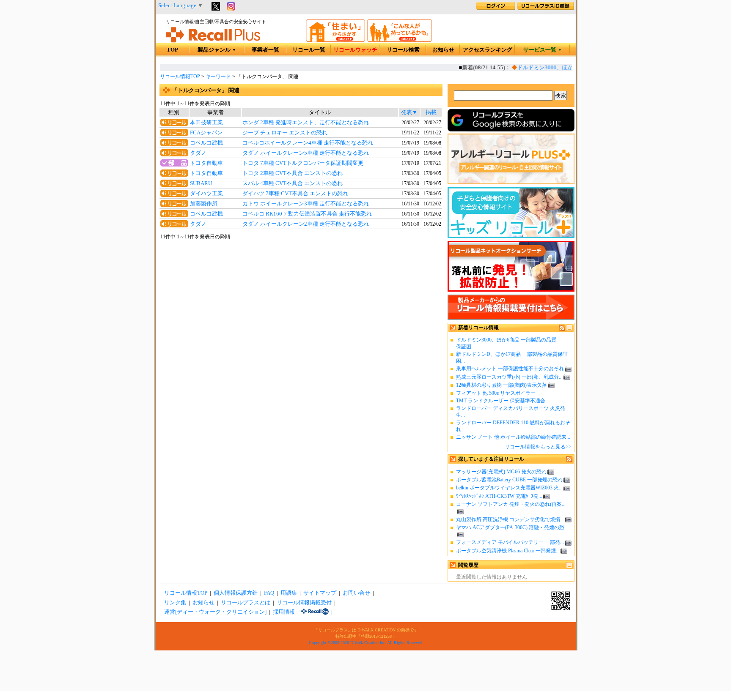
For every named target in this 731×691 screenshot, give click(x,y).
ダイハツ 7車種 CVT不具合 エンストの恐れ (295, 194)
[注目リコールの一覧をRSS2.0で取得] (569, 460)
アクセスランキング (487, 50)
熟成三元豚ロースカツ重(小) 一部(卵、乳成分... (509, 377)
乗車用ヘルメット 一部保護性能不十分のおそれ (510, 368)
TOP (172, 50)
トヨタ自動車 (206, 163)
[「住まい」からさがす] (335, 40)
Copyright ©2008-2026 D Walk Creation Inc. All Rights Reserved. (366, 642)
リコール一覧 (308, 50)
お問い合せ (356, 593)
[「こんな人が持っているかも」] (399, 40)
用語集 (288, 593)
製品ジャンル (217, 50)
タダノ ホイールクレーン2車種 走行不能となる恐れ (305, 224)
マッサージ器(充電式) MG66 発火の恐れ (501, 471)
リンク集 (175, 603)
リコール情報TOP (180, 76)
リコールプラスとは (245, 603)
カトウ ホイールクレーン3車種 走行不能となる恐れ (305, 204)
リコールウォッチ (355, 50)
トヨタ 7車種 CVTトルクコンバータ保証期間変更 (302, 163)
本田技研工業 (206, 123)
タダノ (198, 153)
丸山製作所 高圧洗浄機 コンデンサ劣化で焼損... (510, 519)
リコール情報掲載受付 (304, 603)
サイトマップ (319, 593)
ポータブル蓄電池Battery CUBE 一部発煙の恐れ (509, 479)
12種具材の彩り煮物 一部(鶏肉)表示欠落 (501, 385)
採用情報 (284, 612)
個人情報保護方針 (236, 593)
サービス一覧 (542, 50)
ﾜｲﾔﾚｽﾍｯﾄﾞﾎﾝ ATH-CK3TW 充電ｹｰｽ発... (499, 496)
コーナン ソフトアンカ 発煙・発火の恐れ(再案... (511, 504)
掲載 (431, 112)
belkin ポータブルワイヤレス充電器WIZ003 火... (509, 487)
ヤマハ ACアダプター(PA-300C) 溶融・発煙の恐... (512, 527)
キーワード (218, 76)
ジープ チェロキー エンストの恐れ (284, 133)
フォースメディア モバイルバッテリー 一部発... (510, 542)
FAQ (269, 593)
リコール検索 (403, 50)
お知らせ (443, 50)
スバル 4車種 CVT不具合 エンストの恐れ (292, 183)
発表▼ (409, 112)
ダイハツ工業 (206, 194)
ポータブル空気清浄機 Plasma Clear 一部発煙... (508, 550)
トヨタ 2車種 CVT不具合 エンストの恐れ (292, 173)
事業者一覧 (265, 50)
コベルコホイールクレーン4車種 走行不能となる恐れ (307, 143)
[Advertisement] (301, 309)
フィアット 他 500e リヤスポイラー (496, 393)
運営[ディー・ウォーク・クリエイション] (215, 612)
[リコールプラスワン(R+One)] (315, 612)
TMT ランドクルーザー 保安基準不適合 (500, 400)
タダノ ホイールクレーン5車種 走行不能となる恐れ (305, 153)
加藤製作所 (203, 204)
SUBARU (201, 183)
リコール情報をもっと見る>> (538, 446)
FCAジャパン (206, 133)
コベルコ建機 (206, 143)
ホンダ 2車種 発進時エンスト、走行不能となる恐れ (305, 123)
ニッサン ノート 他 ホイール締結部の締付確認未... (513, 437)
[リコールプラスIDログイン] (495, 8)
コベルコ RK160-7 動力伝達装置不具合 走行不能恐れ (307, 214)
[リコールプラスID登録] (545, 8)
